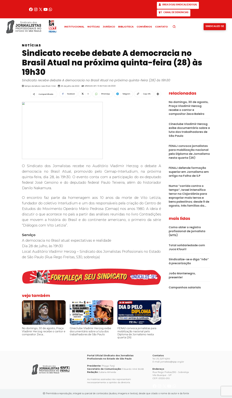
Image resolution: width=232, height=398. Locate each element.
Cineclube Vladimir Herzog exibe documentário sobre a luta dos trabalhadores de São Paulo (90, 331)
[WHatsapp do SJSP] (50, 10)
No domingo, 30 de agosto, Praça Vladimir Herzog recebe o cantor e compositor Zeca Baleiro (188, 108)
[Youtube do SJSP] (45, 10)
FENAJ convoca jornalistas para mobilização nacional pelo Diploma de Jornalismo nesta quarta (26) (136, 333)
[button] (179, 26)
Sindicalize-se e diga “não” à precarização (189, 261)
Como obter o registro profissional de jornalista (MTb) (187, 231)
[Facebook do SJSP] (31, 10)
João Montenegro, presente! (182, 275)
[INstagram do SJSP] (36, 10)
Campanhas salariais (185, 287)
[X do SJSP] (41, 10)
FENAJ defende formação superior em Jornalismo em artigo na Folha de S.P (189, 172)
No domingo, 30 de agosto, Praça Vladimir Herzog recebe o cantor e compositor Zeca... (43, 331)
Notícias (31, 45)
